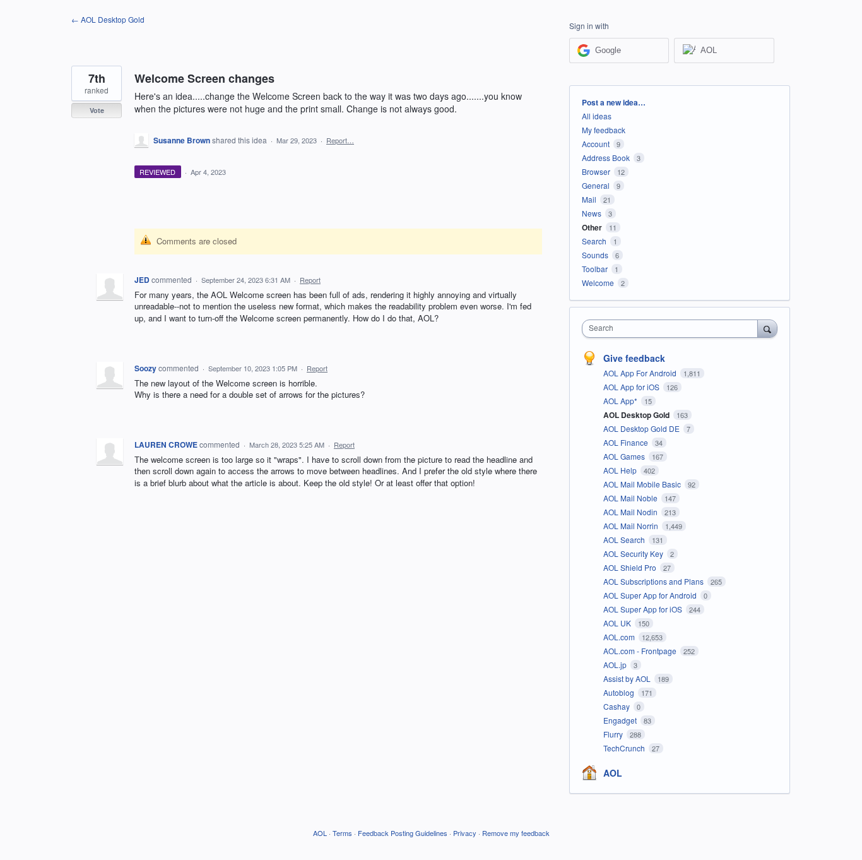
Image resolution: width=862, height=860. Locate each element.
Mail (589, 199)
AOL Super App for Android (651, 595)
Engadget (621, 720)
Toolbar (595, 268)
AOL (612, 773)
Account (596, 143)
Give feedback (634, 358)
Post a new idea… (614, 102)
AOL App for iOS (632, 386)
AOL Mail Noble (631, 498)
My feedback (603, 129)
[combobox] (673, 328)
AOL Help (621, 470)
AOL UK (618, 623)
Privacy (464, 833)
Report (310, 280)
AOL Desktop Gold (637, 415)
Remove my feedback (516, 833)
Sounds (595, 254)
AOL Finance (626, 442)
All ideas (596, 115)
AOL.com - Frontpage (640, 650)
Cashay (617, 706)
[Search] (767, 328)
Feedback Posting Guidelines (402, 833)
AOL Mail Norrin (631, 525)
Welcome (598, 282)
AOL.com (620, 636)
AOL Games (625, 456)
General (596, 185)
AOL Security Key (634, 553)
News (591, 213)
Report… (340, 140)
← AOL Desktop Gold (108, 19)
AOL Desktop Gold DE (642, 428)
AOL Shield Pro (630, 567)
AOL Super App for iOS (643, 609)
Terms (342, 833)
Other (592, 227)
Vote (97, 110)
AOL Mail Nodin (631, 511)
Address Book (606, 157)
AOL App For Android (640, 372)
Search (594, 241)
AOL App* (621, 400)
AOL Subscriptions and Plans (654, 581)
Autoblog (619, 692)
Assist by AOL (627, 678)
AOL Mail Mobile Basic (643, 484)
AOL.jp (616, 664)
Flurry (614, 734)
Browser (596, 171)
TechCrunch (625, 748)
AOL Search (625, 539)
